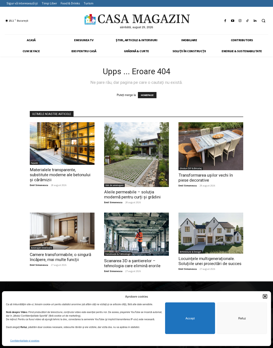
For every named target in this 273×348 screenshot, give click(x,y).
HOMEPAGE (147, 95)
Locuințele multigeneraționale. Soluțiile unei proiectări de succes (209, 261)
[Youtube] (232, 20)
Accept (190, 318)
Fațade (34, 163)
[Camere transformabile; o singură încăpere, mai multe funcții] (62, 231)
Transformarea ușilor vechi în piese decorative (205, 178)
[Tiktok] (247, 20)
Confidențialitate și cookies (24, 340)
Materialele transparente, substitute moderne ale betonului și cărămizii (60, 174)
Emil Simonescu (39, 185)
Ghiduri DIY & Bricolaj (191, 168)
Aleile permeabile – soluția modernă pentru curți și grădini (132, 194)
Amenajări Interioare (41, 247)
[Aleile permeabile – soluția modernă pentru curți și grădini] (136, 154)
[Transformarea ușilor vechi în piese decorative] (210, 146)
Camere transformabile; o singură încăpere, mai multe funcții (60, 257)
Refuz (242, 318)
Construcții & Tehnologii (118, 254)
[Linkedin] (255, 20)
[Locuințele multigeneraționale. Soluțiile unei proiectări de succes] (210, 233)
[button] (265, 296)
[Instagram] (240, 20)
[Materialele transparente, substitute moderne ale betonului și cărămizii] (62, 143)
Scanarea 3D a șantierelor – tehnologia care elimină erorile (132, 263)
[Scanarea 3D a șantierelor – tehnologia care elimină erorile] (136, 234)
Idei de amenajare (114, 185)
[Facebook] (225, 20)
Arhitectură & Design (190, 251)
